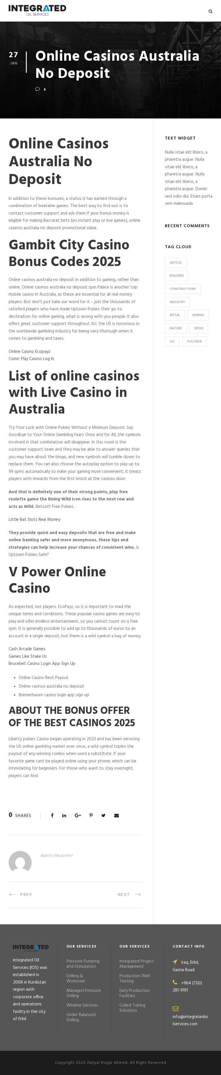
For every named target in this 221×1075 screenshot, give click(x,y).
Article (176, 262)
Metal (175, 315)
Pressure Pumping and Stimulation (83, 964)
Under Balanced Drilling (81, 1017)
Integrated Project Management (136, 964)
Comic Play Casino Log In (31, 358)
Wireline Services (82, 1005)
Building (177, 275)
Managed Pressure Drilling (83, 993)
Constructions (183, 289)
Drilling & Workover (75, 979)
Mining (198, 315)
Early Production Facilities (134, 993)
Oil (172, 341)
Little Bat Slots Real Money (34, 519)
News (199, 328)
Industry (177, 302)
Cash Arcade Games (27, 649)
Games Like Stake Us (28, 656)
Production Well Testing (134, 979)
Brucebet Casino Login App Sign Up (42, 663)
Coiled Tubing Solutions (132, 1008)
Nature (176, 328)
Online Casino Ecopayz (29, 351)
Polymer (194, 341)
